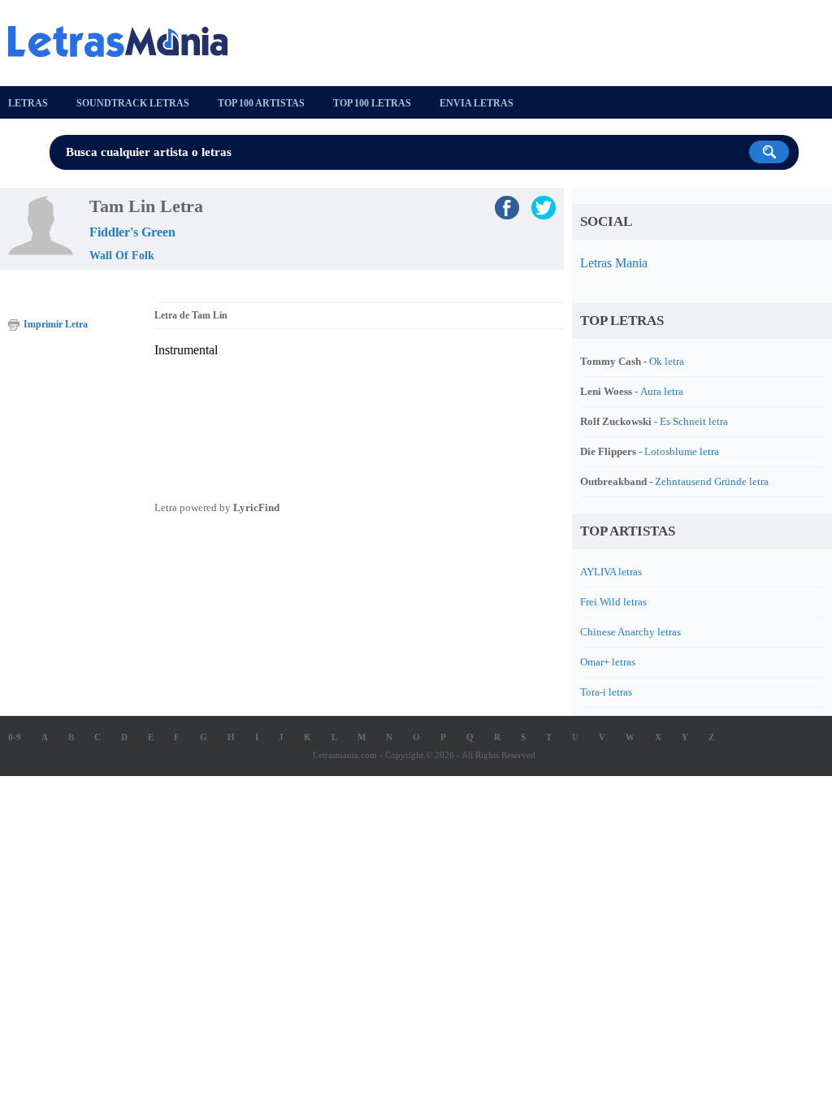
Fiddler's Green (132, 232)
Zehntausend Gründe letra (712, 481)
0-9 (14, 737)
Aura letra (661, 391)
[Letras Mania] (126, 41)
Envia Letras (477, 103)
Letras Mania (614, 263)
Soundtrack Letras (132, 103)
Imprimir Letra (56, 324)
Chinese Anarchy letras (630, 632)
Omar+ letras (607, 662)
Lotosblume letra (681, 451)
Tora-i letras (606, 692)
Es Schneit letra (694, 421)
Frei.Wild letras (613, 602)
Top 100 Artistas (261, 103)
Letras (28, 103)
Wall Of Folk (121, 255)
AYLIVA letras (611, 572)
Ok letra (666, 361)
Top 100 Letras (372, 103)
